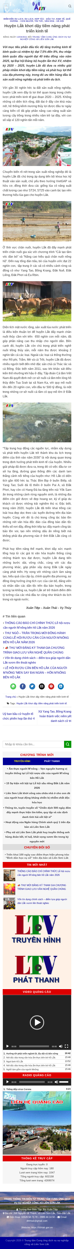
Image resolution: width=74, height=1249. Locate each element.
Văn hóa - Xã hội (54, 21)
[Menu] (6, 6)
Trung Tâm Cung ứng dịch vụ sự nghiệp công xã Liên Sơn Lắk (45, 38)
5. (21, 1069)
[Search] (69, 6)
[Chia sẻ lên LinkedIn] (61, 686)
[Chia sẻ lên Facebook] (23, 686)
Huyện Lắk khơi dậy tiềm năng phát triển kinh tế (42, 703)
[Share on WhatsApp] (13, 686)
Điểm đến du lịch (13, 19)
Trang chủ (10, 696)
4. (29, 1065)
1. (30, 1053)
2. (29, 1057)
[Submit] (67, 744)
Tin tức (38, 21)
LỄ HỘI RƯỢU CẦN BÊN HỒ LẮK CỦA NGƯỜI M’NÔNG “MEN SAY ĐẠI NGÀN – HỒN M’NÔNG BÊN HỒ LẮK (35, 672)
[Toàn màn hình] (66, 1046)
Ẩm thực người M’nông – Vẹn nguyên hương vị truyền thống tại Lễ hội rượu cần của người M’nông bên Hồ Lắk (37, 773)
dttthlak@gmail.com (37, 1220)
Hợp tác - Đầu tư (45, 19)
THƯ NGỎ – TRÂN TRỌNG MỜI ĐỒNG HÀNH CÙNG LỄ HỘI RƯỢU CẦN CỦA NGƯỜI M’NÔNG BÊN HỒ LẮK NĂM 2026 (36, 638)
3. (13, 1061)
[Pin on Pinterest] (51, 686)
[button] (37, 1022)
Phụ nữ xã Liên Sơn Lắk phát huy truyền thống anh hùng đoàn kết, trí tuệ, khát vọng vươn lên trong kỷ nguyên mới (37, 837)
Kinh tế (60, 19)
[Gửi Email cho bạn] (42, 686)
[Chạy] (7, 1046)
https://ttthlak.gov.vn (42, 1227)
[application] (37, 1022)
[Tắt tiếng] (61, 1046)
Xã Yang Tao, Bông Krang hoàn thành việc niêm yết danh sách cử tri (54, 716)
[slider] (64, 1081)
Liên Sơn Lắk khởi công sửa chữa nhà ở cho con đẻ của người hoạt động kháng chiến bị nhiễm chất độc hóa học (37, 798)
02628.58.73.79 (29, 1217)
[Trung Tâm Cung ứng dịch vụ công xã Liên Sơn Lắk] (37, 6)
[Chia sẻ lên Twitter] (32, 686)
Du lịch (29, 19)
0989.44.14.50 (47, 1217)
